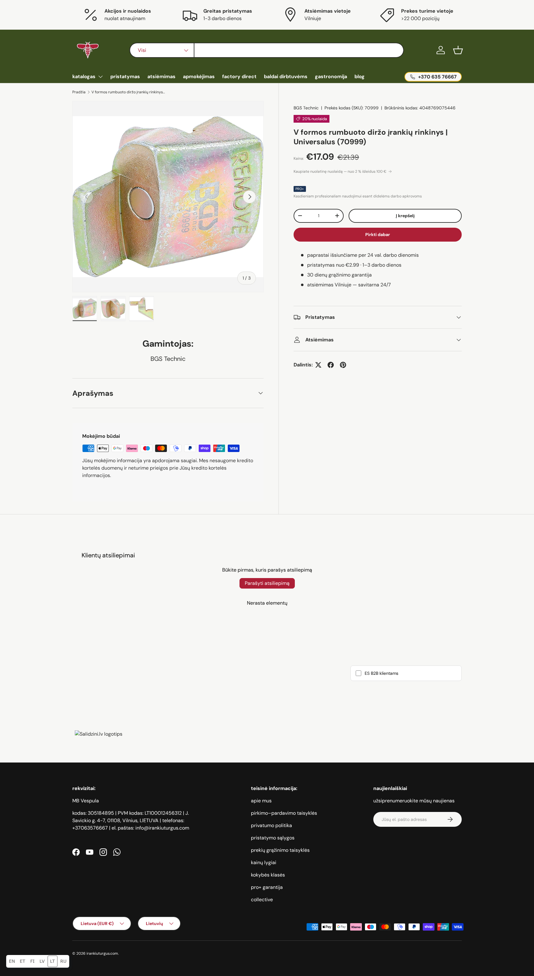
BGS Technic (306, 108)
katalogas (83, 76)
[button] (458, 50)
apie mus (261, 800)
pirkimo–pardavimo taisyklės (284, 813)
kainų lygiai (263, 862)
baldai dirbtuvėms (285, 76)
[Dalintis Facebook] (330, 365)
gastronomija (331, 76)
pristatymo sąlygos (273, 837)
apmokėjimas (199, 76)
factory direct (239, 76)
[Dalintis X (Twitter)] (318, 365)
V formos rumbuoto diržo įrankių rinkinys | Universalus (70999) (128, 92)
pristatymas (125, 76)
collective (262, 899)
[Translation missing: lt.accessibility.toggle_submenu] (100, 76)
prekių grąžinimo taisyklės (280, 850)
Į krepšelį (405, 215)
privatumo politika (271, 825)
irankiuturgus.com (102, 953)
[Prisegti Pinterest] (343, 365)
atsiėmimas (161, 76)
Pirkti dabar (377, 234)
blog (359, 76)
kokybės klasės (268, 875)
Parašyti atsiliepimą (267, 583)
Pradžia (79, 92)
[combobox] (266, 50)
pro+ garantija (267, 887)
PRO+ (299, 189)
